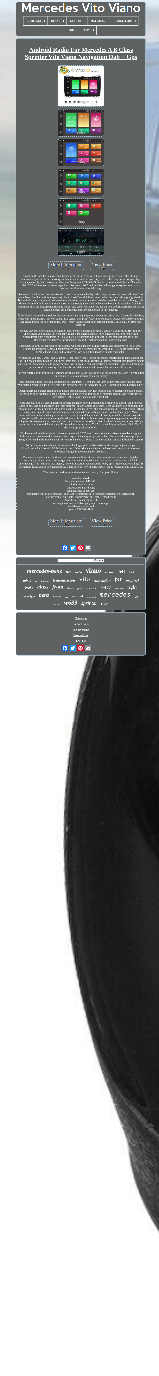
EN (78, 640)
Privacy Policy (81, 629)
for (118, 579)
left (121, 571)
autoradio (91, 597)
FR (84, 640)
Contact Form (81, 624)
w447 (106, 587)
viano (93, 570)
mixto (27, 580)
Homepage (81, 618)
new (66, 597)
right (132, 587)
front (57, 587)
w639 (70, 602)
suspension (102, 580)
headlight (29, 596)
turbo (57, 604)
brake (29, 587)
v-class (110, 572)
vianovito (92, 588)
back (132, 572)
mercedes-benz (44, 571)
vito (84, 578)
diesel (70, 588)
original (132, 580)
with (136, 597)
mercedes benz (42, 581)
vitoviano (119, 588)
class (42, 586)
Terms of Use (80, 635)
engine (57, 596)
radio (78, 572)
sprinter (89, 603)
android (77, 596)
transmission (64, 580)
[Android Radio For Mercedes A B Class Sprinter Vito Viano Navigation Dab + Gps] (80, 86)
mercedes (115, 594)
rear (104, 603)
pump (80, 588)
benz (44, 595)
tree (68, 572)
